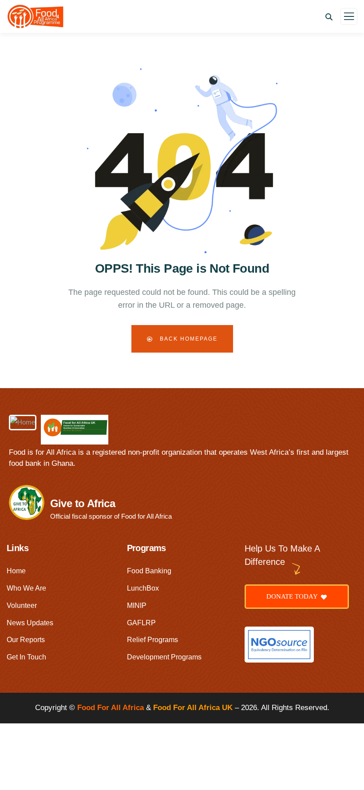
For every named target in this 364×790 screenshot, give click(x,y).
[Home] (22, 422)
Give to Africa (82, 503)
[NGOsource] (279, 645)
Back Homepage (188, 339)
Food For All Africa (110, 707)
